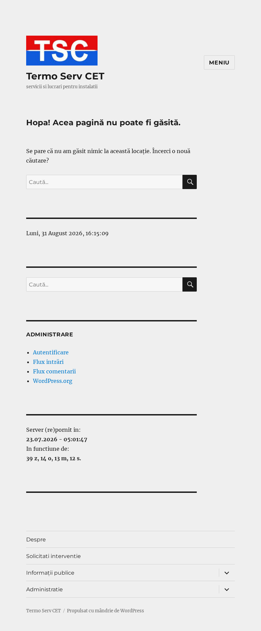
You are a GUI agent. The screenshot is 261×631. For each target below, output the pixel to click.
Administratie (44, 589)
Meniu (219, 62)
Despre (36, 539)
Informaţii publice (50, 573)
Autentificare (51, 352)
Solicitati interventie (53, 556)
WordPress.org (52, 380)
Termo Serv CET (65, 76)
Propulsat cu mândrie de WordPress (105, 611)
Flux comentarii (54, 371)
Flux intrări (48, 361)
